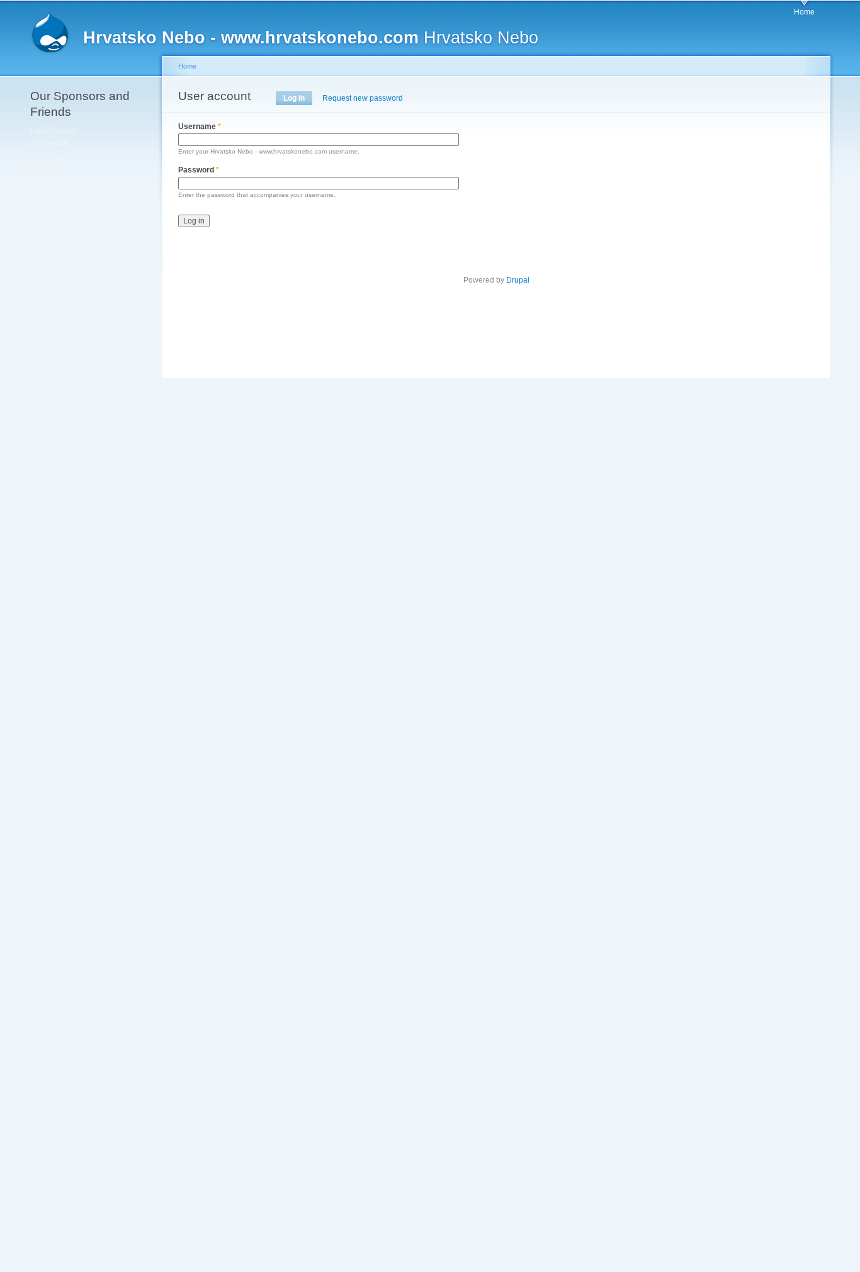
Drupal (517, 280)
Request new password (362, 98)
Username (199, 126)
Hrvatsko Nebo (310, 37)
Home (804, 12)
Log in (297, 98)
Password (198, 170)
